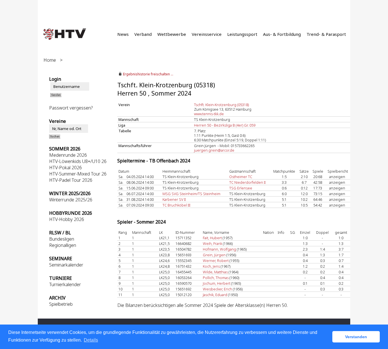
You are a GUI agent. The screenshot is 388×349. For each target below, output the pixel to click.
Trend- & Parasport (326, 34)
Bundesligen (61, 239)
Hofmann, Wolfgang (219, 249)
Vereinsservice (207, 34)
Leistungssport (242, 34)
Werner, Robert (216, 260)
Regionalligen (62, 245)
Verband (143, 34)
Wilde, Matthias (215, 271)
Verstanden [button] (356, 336)
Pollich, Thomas (216, 277)
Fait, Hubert (212, 237)
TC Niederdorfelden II (247, 182)
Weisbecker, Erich (217, 289)
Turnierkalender (65, 284)
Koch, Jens (211, 266)
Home (49, 60)
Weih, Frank (212, 243)
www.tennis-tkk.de (209, 113)
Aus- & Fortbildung (282, 34)
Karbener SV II (174, 199)
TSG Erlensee (240, 188)
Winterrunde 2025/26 (70, 200)
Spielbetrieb (61, 304)
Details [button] (91, 340)
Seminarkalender (66, 265)
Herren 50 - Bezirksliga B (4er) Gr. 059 (224, 125)
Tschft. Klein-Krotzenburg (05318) (221, 104)
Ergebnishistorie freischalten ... (148, 74)
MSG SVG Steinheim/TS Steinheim (191, 193)
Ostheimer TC (240, 176)
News (123, 34)
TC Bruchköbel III (176, 205)
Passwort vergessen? (71, 108)
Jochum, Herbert (216, 283)
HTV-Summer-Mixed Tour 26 (78, 174)
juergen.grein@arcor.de (214, 150)
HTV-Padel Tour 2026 (70, 180)
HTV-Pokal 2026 (65, 167)
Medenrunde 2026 (68, 155)
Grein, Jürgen (214, 254)
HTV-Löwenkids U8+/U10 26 (78, 161)
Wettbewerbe (171, 34)
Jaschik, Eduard (215, 294)
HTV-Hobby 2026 (66, 219)
